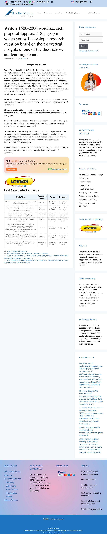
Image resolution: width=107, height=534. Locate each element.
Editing (9, 496)
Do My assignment (13, 251)
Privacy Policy (60, 533)
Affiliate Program (94, 13)
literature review (12, 253)
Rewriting (10, 482)
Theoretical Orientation (40, 253)
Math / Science (12, 489)
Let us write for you (44, 13)
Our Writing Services (74, 13)
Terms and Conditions (49, 533)
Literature (24, 251)
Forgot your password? (88, 51)
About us (58, 13)
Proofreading (11, 493)
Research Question (25, 253)
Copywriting (11, 486)
